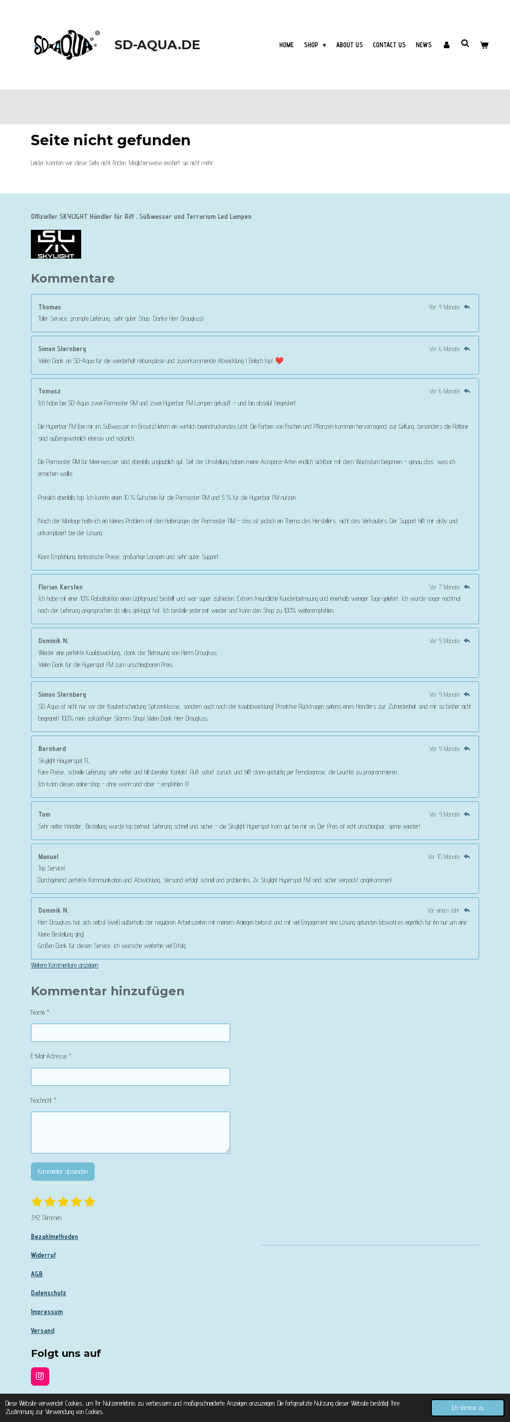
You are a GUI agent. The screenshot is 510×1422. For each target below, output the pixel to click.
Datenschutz (48, 1293)
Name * (40, 1012)
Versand (42, 1330)
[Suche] (465, 43)
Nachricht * (43, 1100)
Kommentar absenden (63, 1171)
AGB (37, 1274)
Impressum (47, 1312)
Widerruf (43, 1255)
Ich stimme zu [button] (468, 1408)
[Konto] (446, 44)
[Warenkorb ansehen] (484, 44)
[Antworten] (467, 307)
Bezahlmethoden (54, 1236)
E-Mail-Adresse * (51, 1056)
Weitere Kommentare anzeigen (64, 965)
